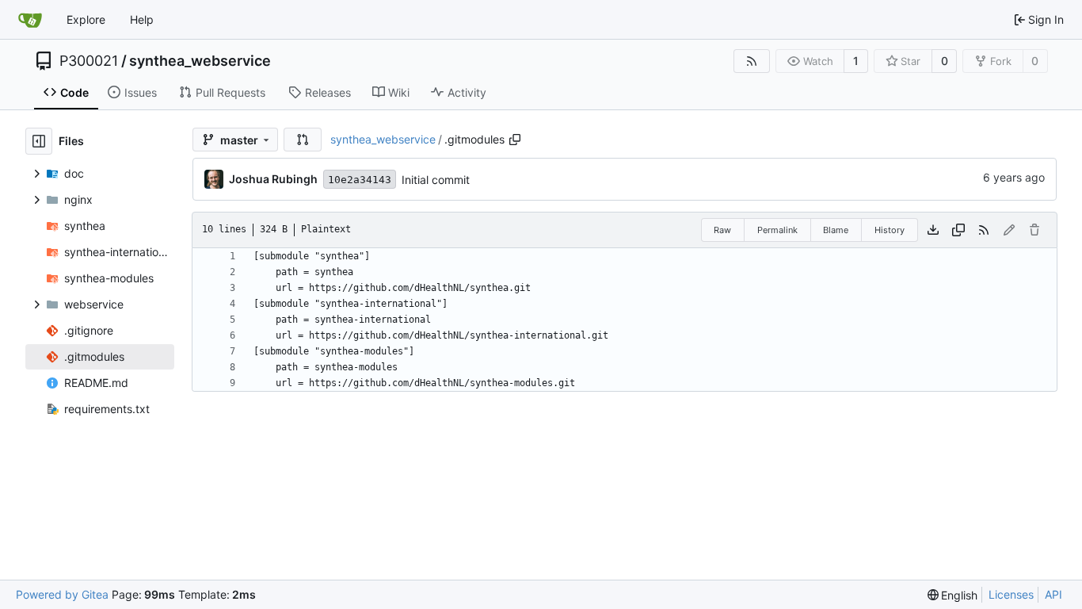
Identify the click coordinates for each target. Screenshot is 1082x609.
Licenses (1011, 594)
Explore (86, 19)
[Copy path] (514, 139)
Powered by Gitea (62, 594)
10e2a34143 (359, 180)
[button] (303, 139)
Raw (722, 230)
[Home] (30, 20)
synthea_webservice (200, 61)
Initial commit (436, 179)
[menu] (953, 595)
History (889, 230)
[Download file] (933, 230)
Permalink (777, 230)
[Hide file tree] (38, 141)
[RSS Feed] (751, 61)
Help (142, 19)
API (1053, 594)
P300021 (88, 61)
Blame (835, 230)
